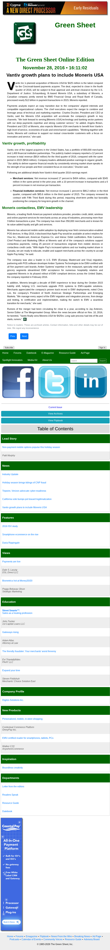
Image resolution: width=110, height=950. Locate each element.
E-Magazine (48, 353)
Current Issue (55, 407)
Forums (17, 353)
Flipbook (44, 936)
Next (24, 336)
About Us (47, 360)
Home (5, 353)
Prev (12, 336)
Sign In (102, 348)
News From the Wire (61, 936)
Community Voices (52, 939)
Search (103, 361)
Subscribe (9, 348)
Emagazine (31, 936)
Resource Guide (67, 353)
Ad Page (85, 353)
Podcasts (14, 939)
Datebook (31, 353)
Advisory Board (92, 939)
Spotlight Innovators (12, 360)
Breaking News (82, 936)
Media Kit (32, 360)
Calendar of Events (31, 939)
